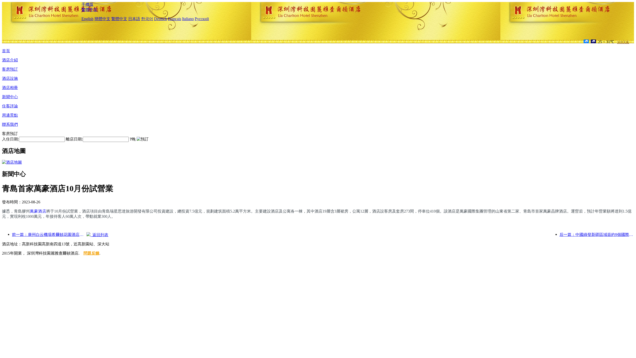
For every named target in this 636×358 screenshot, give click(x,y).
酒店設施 (10, 78)
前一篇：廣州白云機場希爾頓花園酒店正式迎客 (49, 234)
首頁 (6, 51)
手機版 (87, 4)
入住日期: (10, 139)
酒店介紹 (10, 60)
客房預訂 (10, 69)
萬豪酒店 (38, 211)
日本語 (134, 19)
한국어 (147, 19)
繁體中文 (89, 9)
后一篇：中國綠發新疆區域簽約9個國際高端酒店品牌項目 (596, 234)
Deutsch (160, 19)
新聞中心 (10, 97)
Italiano (188, 19)
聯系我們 (10, 124)
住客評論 (10, 106)
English (87, 19)
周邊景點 (10, 115)
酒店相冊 (10, 88)
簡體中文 (102, 19)
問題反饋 (91, 253)
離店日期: (74, 139)
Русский (202, 19)
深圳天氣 (623, 42)
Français (174, 19)
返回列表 (99, 235)
